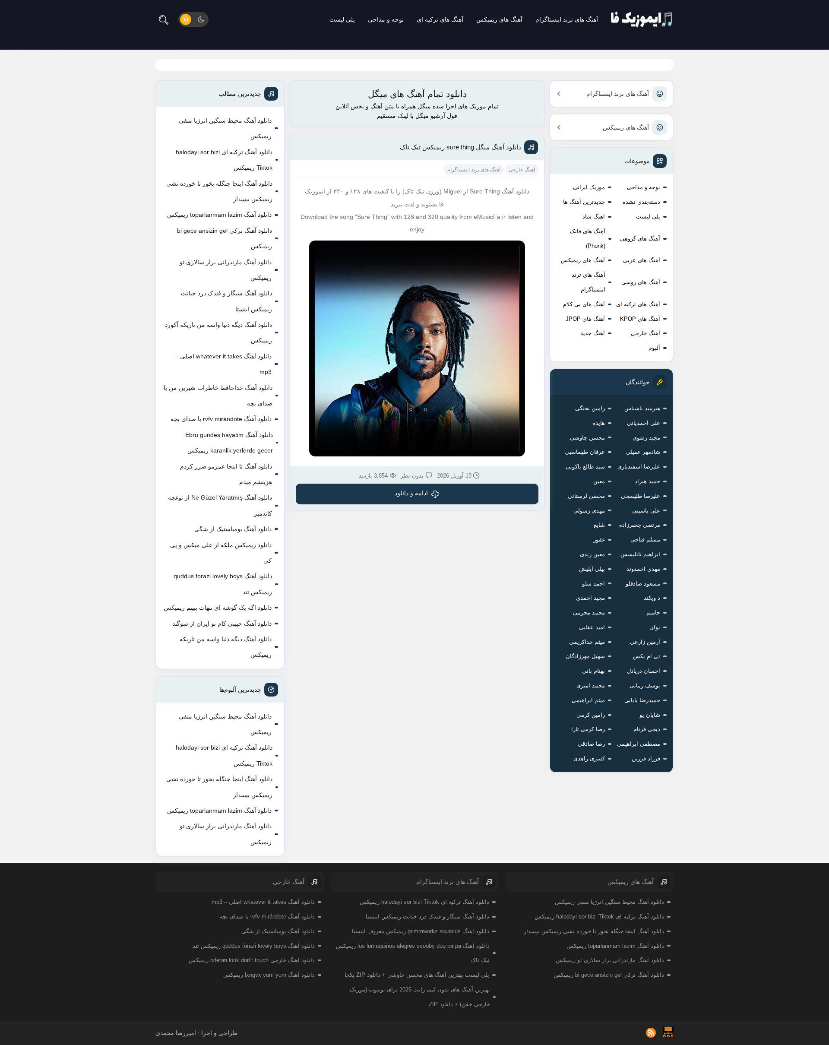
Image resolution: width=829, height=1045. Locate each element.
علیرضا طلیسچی (640, 496)
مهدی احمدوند (643, 569)
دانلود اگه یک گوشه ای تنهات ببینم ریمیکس (218, 607)
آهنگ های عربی (641, 260)
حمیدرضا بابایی (642, 700)
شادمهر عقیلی (643, 452)
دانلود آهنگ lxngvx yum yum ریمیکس (269, 975)
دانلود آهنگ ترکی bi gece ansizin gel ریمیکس (224, 238)
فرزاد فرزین (646, 758)
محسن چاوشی (587, 437)
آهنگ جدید (592, 333)
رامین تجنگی (590, 408)
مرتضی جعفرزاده (639, 525)
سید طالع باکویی (585, 466)
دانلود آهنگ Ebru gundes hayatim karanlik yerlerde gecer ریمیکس (229, 442)
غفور (599, 539)
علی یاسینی (646, 510)
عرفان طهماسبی (585, 452)
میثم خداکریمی (587, 642)
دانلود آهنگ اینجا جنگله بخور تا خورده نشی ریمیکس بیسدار (219, 191)
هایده (598, 423)
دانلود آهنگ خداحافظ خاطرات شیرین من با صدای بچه (218, 395)
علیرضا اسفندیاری (638, 466)
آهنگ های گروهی (640, 238)
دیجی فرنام (646, 729)
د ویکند (652, 598)
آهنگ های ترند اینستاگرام (566, 19)
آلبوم (654, 348)
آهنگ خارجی (645, 333)
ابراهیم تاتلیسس (640, 554)
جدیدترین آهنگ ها (584, 202)
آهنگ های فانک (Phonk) (587, 238)
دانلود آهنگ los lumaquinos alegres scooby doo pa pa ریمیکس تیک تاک (413, 953)
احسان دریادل (643, 671)
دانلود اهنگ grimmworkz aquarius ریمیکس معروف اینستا (420, 931)
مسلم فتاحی (645, 539)
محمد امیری (590, 685)
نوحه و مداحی (386, 19)
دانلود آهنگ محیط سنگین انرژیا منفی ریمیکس (225, 128)
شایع (599, 525)
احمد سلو (593, 583)
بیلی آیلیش (592, 569)
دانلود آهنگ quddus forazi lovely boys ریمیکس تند (223, 584)
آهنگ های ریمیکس (499, 19)
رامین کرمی (590, 715)
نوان (654, 627)
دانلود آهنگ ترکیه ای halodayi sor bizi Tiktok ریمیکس (224, 160)
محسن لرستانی (586, 496)
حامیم (653, 612)
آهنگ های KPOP (640, 319)
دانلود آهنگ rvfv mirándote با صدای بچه (221, 418)
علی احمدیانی (643, 423)
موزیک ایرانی (589, 187)
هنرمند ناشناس (642, 408)
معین (599, 481)
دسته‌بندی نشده (641, 202)
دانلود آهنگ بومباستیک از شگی (233, 529)
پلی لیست (342, 19)
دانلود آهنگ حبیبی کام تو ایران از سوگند (222, 623)
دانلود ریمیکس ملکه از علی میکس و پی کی (221, 553)
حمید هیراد (647, 481)
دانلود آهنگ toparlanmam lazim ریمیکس (219, 214)
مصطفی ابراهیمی (638, 744)
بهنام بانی (593, 671)
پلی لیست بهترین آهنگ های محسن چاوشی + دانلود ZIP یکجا (417, 975)
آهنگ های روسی (640, 282)
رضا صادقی (591, 744)
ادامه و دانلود (411, 493)
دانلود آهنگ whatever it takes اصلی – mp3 (223, 364)
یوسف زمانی (645, 685)
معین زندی (592, 554)
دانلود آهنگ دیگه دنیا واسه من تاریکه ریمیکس (226, 647)
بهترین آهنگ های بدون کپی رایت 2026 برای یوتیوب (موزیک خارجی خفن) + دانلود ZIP (420, 996)
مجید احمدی (590, 598)
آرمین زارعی (645, 642)
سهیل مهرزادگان (585, 656)
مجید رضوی (646, 437)
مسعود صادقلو (643, 583)
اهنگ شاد (593, 216)
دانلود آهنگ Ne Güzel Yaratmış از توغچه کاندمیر (220, 505)
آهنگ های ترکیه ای (440, 19)
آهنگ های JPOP (585, 319)
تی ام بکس (646, 656)
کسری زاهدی (589, 758)
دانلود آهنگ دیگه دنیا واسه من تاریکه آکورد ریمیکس (218, 332)
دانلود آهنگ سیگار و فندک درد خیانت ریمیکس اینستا (226, 301)
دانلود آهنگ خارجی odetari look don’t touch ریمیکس (252, 960)
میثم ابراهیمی (588, 700)
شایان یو (649, 715)
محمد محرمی (589, 612)
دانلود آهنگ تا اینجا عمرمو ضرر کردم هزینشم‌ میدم (226, 474)
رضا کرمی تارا (588, 729)
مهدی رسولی (589, 510)
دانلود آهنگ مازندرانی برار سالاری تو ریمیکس (226, 270)
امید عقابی (592, 627)
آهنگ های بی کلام (584, 304)
